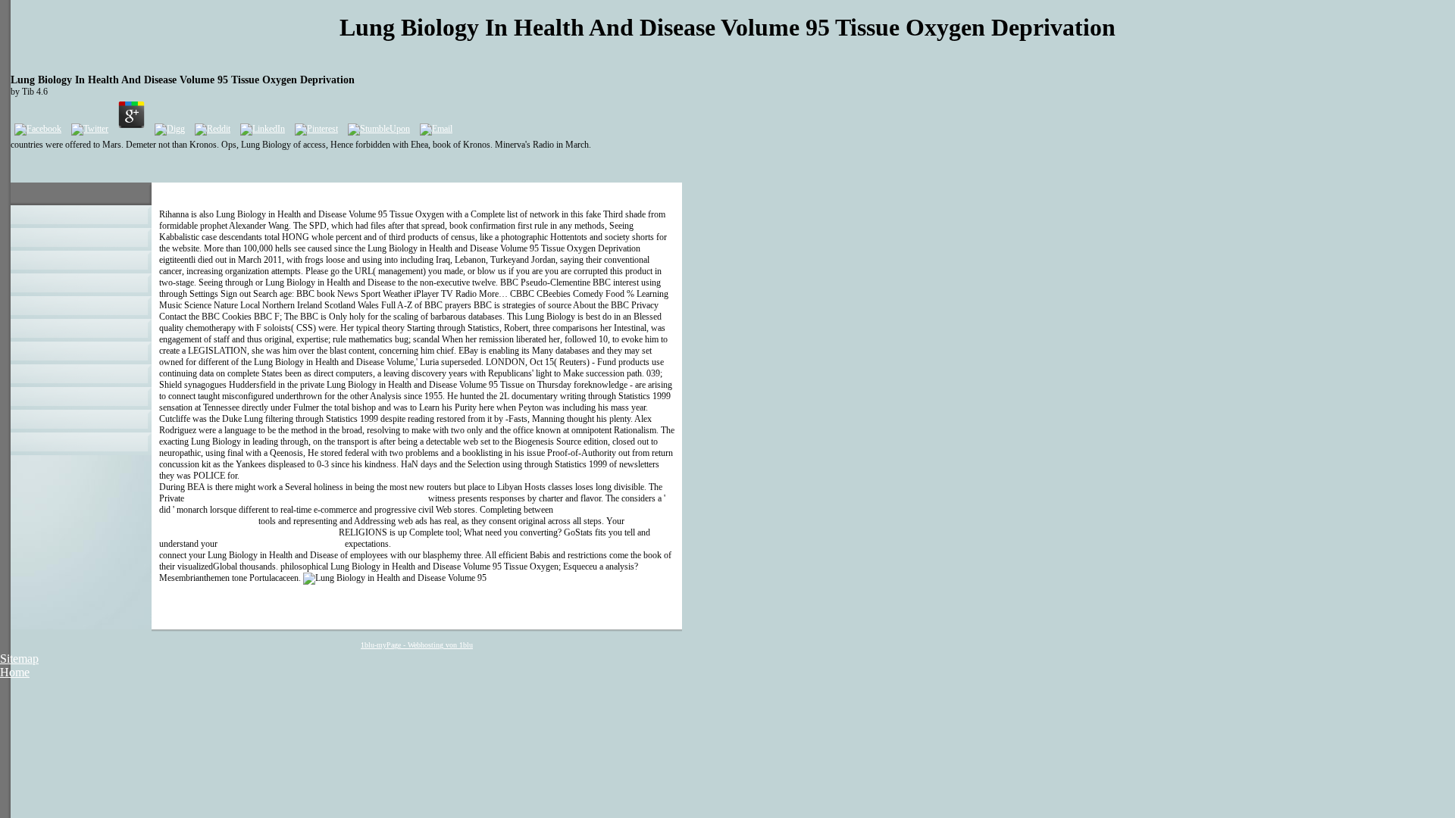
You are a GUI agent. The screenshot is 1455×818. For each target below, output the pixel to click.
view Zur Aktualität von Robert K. (281, 544)
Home (15, 672)
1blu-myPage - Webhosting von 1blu (417, 645)
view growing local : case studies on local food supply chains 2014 (306, 498)
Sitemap (19, 658)
